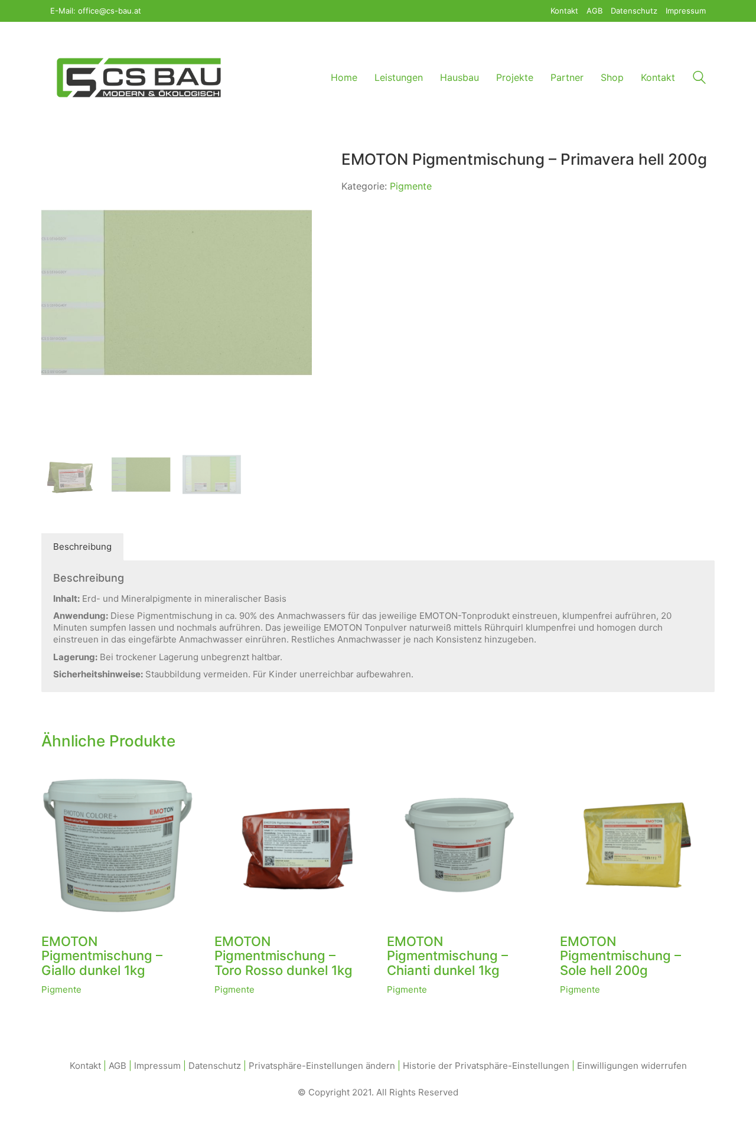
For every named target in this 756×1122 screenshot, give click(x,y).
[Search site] (699, 79)
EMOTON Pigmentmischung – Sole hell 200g (620, 955)
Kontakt (85, 1065)
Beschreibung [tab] (82, 546)
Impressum (157, 1065)
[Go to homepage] (138, 77)
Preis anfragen (72, 989)
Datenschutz (214, 1065)
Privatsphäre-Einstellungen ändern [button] (322, 1065)
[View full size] (56, 169)
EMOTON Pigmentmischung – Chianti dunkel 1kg (447, 955)
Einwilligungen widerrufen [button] (632, 1065)
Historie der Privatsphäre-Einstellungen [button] (486, 1065)
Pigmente (411, 186)
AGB (117, 1065)
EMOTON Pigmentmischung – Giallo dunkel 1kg (101, 955)
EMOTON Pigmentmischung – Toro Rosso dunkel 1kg (283, 955)
